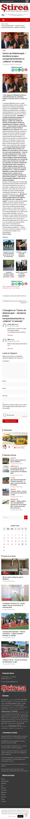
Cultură (12, 477)
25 (8, 544)
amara (11, 699)
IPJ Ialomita (15, 714)
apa (24, 699)
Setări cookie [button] (11, 816)
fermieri (22, 707)
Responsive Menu (27, 1)
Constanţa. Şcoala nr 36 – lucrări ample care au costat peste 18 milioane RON (18, 470)
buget (9, 701)
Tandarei (11, 728)
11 (8, 538)
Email (4, 388)
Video (2, 799)
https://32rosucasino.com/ (8, 764)
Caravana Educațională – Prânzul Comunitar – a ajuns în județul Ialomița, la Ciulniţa (18, 482)
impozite (21, 712)
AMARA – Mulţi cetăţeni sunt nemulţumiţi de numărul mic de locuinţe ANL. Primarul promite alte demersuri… (18, 504)
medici (7, 717)
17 (4, 541)
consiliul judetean (13, 703)
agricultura (4, 699)
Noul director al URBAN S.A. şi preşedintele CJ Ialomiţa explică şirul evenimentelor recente (14, 759)
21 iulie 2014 (5, 64)
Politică (3, 794)
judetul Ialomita (7, 716)
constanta (19, 705)
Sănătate (3, 783)
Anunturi (13, 458)
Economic (4, 790)
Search (26, 517)
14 (19, 538)
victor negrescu (16, 288)
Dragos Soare (14, 707)
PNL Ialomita (10, 719)
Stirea (11, 64)
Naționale (3, 792)
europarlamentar (7, 288)
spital (24, 726)
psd (4, 723)
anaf (17, 699)
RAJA (20, 723)
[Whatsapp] (16, 69)
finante (11, 709)
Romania (4, 726)
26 (12, 544)
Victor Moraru (19, 728)
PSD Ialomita (12, 723)
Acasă (3, 779)
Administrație (14, 466)
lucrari (17, 716)
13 (15, 538)
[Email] (22, 69)
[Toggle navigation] (3, 20)
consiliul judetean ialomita (12, 286)
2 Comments (17, 64)
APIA (3, 701)
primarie (19, 721)
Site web (4, 395)
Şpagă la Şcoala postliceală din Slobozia (15, 296)
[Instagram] (25, 69)
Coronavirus (5, 707)
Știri (4, 50)
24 (4, 544)
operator (15, 717)
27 (15, 544)
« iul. (3, 550)
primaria (24, 719)
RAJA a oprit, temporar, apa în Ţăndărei (18, 460)
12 (12, 538)
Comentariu (6, 361)
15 (22, 538)
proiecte (25, 721)
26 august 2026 (14, 496)
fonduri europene (19, 709)
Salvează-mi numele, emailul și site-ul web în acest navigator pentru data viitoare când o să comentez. (14, 406)
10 (4, 538)
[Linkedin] (19, 69)
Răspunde (10, 335)
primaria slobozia (8, 721)
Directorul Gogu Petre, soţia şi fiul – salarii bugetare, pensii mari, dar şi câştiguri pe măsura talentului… (14, 752)
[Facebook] (12, 69)
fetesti (4, 709)
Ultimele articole (10, 455)
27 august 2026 (14, 463)
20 (15, 541)
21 (19, 541)
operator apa (24, 717)
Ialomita (9, 711)
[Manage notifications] (26, 815)
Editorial (3, 788)
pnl (3, 719)
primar (18, 719)
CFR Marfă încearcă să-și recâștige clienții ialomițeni (14, 302)
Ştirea (21, 463)
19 (12, 541)
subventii (4, 728)
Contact (3, 801)
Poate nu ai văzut (9, 556)
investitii (7, 714)
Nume (4, 381)
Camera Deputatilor (17, 701)
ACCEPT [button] (20, 816)
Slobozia (14, 726)
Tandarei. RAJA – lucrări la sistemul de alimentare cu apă (18, 492)
